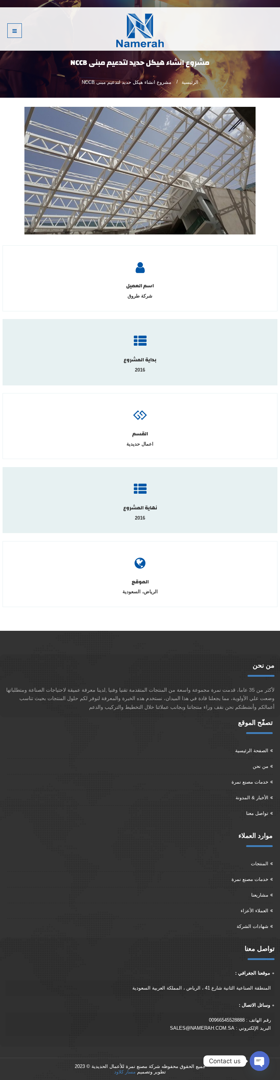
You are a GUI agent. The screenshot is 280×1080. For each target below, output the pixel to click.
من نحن (260, 766)
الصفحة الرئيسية (251, 750)
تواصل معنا (257, 813)
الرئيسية (190, 82)
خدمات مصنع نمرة (250, 782)
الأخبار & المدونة (252, 797)
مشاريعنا (259, 895)
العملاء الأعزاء (254, 910)
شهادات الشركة (252, 926)
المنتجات (259, 863)
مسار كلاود (125, 1072)
